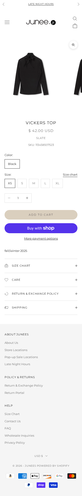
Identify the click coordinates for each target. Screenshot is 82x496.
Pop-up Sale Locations (21, 357)
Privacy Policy (15, 442)
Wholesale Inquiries (19, 435)
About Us (11, 342)
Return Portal (14, 393)
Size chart (70, 174)
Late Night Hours (41, 4)
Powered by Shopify (53, 465)
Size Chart (12, 414)
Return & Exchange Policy (24, 385)
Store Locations (16, 350)
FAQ (8, 428)
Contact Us (12, 421)
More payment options (41, 238)
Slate (41, 138)
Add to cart (41, 214)
